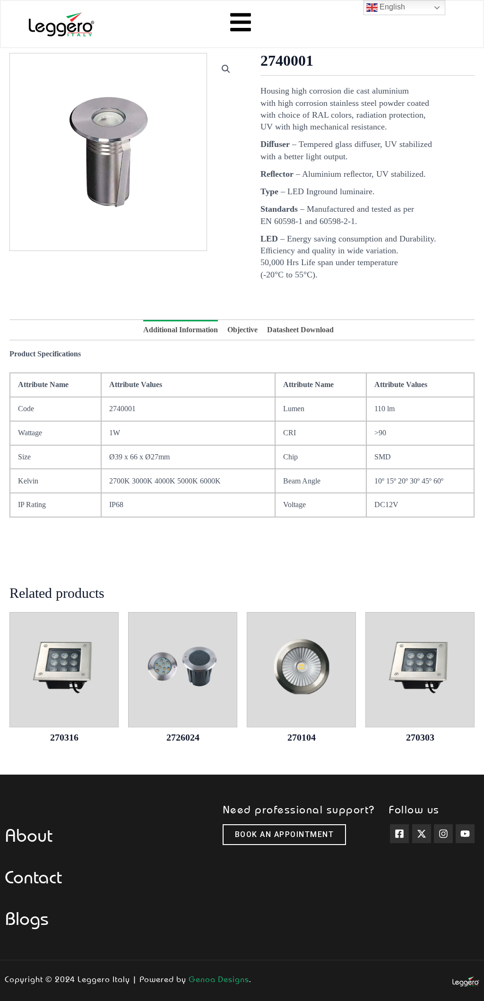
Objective (242, 330)
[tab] (180, 330)
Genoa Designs (219, 979)
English (391, 7)
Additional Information (180, 330)
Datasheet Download (300, 330)
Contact (33, 876)
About (28, 834)
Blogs (27, 918)
